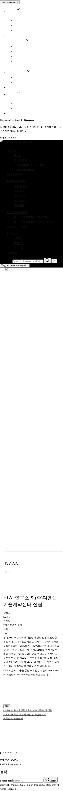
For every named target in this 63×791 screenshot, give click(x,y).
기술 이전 (19, 56)
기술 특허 (19, 61)
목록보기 (8, 718)
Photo (18, 108)
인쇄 (7, 706)
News (17, 98)
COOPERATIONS (18, 87)
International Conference (34, 82)
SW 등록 (18, 65)
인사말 (17, 15)
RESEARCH (14, 34)
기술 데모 (19, 51)
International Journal (31, 77)
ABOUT (11, 10)
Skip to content (8, 137)
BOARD (12, 94)
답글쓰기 (18, 718)
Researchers (24, 30)
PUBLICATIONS (17, 72)
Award (18, 103)
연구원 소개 (20, 20)
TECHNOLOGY (16, 41)
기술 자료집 (20, 46)
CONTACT (13, 113)
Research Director (28, 25)
